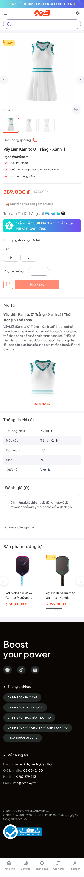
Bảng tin (25, 868)
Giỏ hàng (58, 868)
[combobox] (42, 24)
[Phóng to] (76, 110)
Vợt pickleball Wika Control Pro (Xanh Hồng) (18, 595)
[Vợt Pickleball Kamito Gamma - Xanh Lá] (62, 571)
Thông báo (42, 868)
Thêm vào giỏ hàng (8, 284)
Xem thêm (42, 404)
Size (6, 249)
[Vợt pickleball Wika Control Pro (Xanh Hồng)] (22, 571)
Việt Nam (46, 469)
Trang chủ (9, 868)
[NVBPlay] (42, 13)
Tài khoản (75, 868)
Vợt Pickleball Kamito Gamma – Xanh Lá (60, 595)
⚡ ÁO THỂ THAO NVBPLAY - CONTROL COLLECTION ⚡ (42, 4)
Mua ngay (37, 284)
